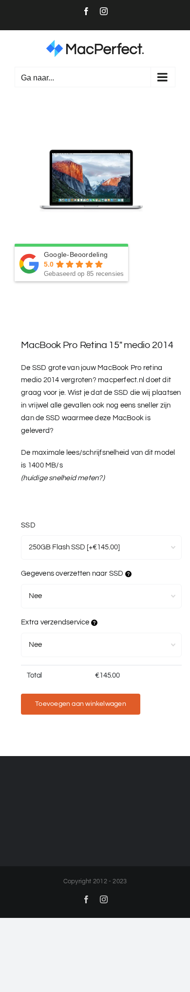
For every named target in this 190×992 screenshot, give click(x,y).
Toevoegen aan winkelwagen (80, 703)
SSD (28, 525)
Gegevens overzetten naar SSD (73, 573)
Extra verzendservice (56, 622)
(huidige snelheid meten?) (63, 478)
